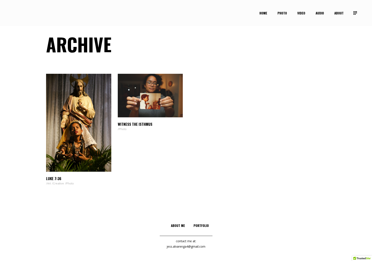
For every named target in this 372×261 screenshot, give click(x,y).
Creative (58, 183)
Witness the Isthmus (135, 124)
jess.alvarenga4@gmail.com (186, 246)
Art (49, 183)
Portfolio (201, 225)
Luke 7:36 (53, 178)
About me (178, 225)
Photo (70, 183)
